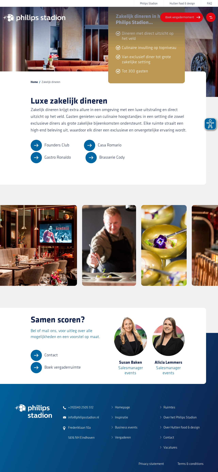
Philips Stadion (149, 3)
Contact (51, 354)
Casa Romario (109, 144)
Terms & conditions (190, 464)
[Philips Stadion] (34, 18)
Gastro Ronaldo (57, 157)
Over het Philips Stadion (180, 417)
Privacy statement (151, 464)
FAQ (209, 3)
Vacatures (170, 447)
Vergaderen (123, 437)
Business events (126, 427)
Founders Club (56, 144)
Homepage (122, 407)
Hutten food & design (182, 3)
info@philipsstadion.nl (83, 417)
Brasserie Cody (112, 157)
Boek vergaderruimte (62, 367)
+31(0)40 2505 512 (81, 407)
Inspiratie (121, 417)
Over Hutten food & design (182, 427)
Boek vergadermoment (179, 17)
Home (34, 82)
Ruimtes (169, 407)
